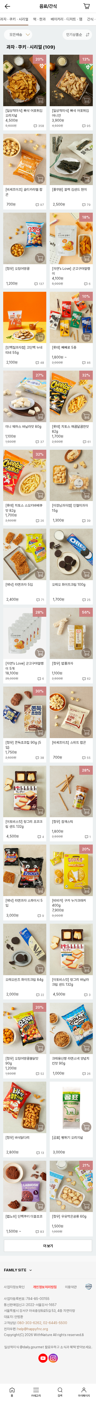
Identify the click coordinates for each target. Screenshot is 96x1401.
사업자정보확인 (14, 1287)
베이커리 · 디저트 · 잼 (66, 19)
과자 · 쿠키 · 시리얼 (14, 19)
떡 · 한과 (39, 19)
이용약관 (71, 1287)
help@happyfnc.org (32, 1329)
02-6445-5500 (55, 1323)
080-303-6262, (29, 1323)
